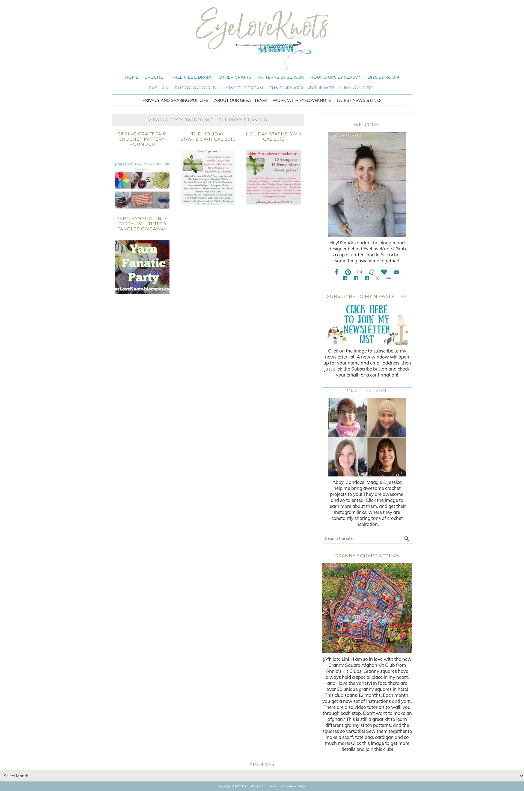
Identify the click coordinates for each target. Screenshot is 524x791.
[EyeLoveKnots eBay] (388, 278)
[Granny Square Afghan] (367, 608)
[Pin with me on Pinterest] (348, 272)
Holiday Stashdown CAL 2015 (273, 136)
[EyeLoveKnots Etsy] (377, 278)
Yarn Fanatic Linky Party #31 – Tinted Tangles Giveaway (142, 224)
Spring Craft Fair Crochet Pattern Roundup (142, 139)
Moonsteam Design (294, 786)
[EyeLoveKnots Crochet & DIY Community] (345, 278)
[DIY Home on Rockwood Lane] (356, 278)
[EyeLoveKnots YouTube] (396, 272)
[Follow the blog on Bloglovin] (384, 272)
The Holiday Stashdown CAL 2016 (208, 136)
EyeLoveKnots (262, 38)
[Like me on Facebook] (336, 272)
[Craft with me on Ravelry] (371, 272)
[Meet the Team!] (367, 437)
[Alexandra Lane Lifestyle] (367, 278)
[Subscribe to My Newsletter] (367, 324)
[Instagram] (360, 272)
